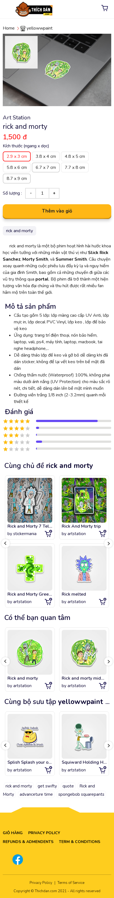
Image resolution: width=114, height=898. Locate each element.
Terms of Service (71, 882)
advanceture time (36, 794)
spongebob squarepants (81, 794)
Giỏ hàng (13, 833)
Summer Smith (71, 259)
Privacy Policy (44, 833)
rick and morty (19, 786)
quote (68, 786)
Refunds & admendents (28, 841)
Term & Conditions (79, 841)
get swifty (47, 786)
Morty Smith (35, 259)
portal (42, 279)
